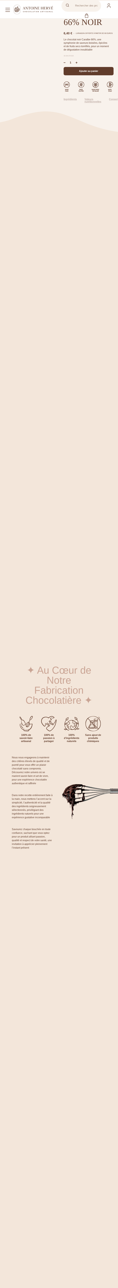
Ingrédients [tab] (70, 99)
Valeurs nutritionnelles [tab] (93, 100)
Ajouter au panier (88, 71)
